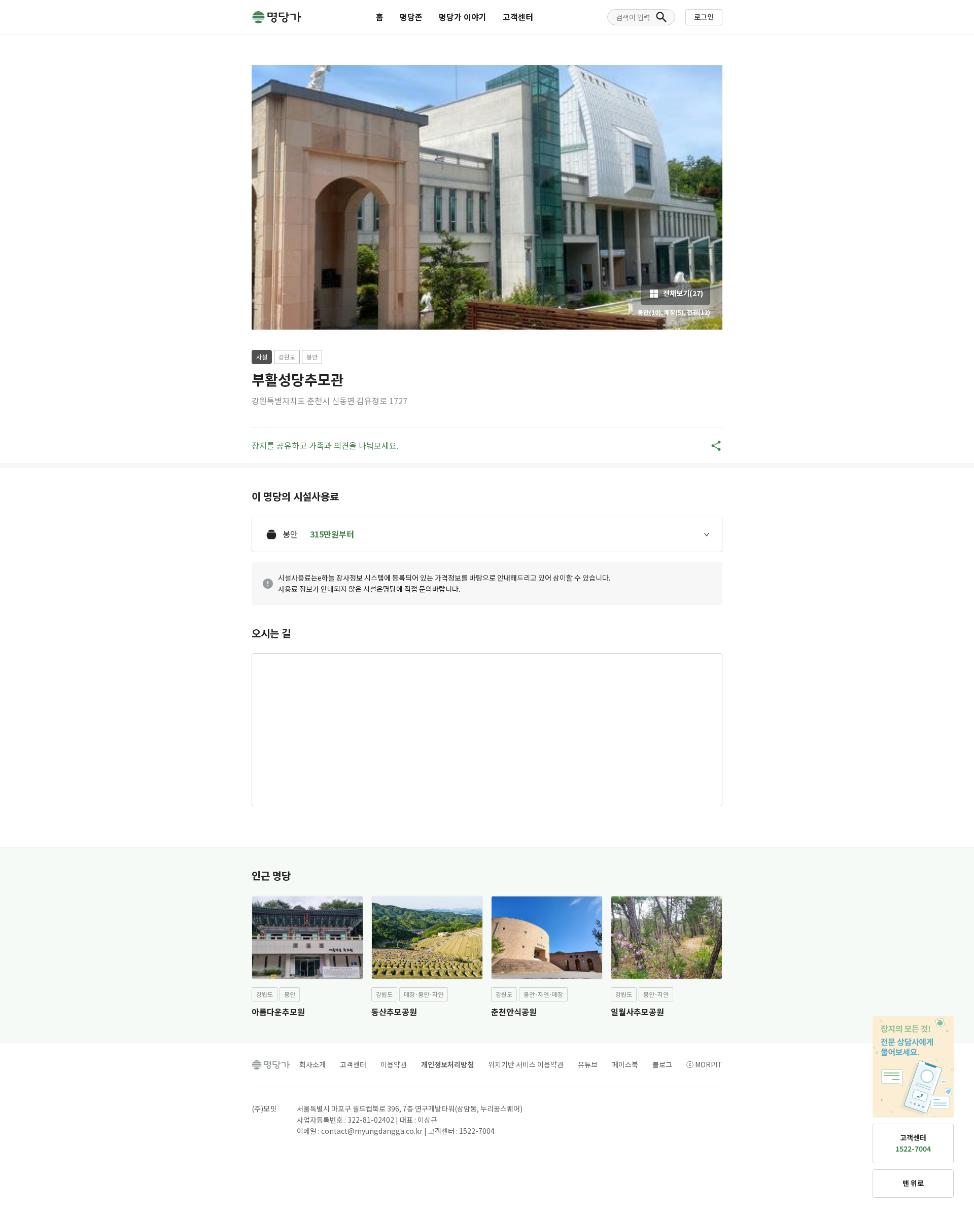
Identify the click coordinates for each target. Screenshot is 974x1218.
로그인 (704, 17)
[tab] (487, 534)
